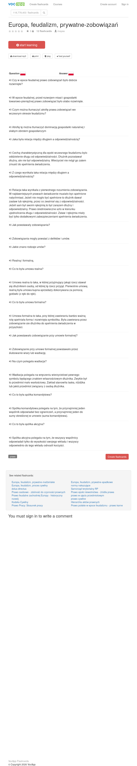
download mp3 (19, 56)
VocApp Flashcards (18, 761)
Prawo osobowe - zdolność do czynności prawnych (38, 492)
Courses (57, 4)
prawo (13, 456)
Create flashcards (39, 4)
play (48, 56)
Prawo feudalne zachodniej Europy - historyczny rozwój (37, 497)
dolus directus (19, 488)
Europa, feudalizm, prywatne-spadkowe (92, 482)
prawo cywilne (78, 498)
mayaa (61, 31)
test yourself (64, 56)
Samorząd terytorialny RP (84, 488)
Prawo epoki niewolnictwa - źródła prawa (92, 492)
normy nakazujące (80, 485)
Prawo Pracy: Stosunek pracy (27, 505)
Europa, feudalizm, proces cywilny (30, 485)
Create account (108, 4)
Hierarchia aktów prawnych (85, 502)
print (36, 56)
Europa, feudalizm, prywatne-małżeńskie (33, 482)
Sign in (125, 4)
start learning (28, 45)
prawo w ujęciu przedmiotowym (87, 495)
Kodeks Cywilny (20, 502)
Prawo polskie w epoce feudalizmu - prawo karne (97, 505)
